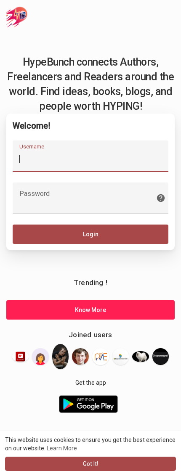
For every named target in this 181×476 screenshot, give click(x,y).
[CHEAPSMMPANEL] (160, 356)
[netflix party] (20, 356)
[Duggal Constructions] (120, 356)
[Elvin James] (80, 356)
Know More (90, 310)
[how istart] (140, 356)
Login (90, 234)
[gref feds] (40, 356)
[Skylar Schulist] (60, 356)
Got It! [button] (90, 463)
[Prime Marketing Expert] (100, 356)
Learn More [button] (62, 448)
